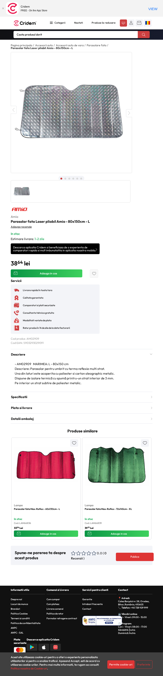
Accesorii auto (44, 45)
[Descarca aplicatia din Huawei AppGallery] (55, 647)
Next (129, 113)
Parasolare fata (96, 45)
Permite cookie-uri (120, 664)
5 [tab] (77, 179)
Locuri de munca (19, 604)
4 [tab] (73, 179)
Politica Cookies (19, 613)
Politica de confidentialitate (25, 623)
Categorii (59, 22)
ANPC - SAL (17, 632)
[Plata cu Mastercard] (20, 650)
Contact (86, 608)
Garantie (87, 599)
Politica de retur (55, 613)
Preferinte (143, 664)
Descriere (18, 354)
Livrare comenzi (55, 608)
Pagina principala (21, 45)
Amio (14, 217)
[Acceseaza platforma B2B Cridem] (123, 23)
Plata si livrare (21, 408)
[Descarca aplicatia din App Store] (43, 647)
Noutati (78, 22)
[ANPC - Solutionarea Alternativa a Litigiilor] (102, 621)
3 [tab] (69, 179)
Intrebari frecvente (92, 604)
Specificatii (19, 397)
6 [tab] (81, 179)
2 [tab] (65, 179)
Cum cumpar (53, 599)
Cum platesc (53, 604)
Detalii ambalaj (22, 419)
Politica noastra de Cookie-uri (29, 668)
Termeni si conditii (20, 618)
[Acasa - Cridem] (28, 23)
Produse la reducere (103, 22)
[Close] (3, 8)
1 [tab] (61, 179)
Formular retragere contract (62, 618)
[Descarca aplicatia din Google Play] (32, 647)
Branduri (15, 608)
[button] (131, 23)
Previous (14, 110)
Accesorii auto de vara (70, 45)
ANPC (14, 627)
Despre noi (16, 599)
